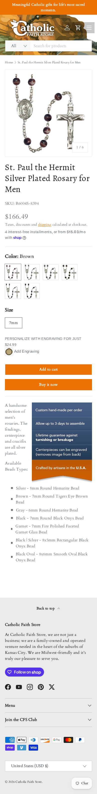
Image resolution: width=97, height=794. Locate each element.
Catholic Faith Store (28, 782)
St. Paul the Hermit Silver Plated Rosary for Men (49, 62)
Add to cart (48, 369)
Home (9, 62)
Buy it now (48, 384)
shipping (44, 224)
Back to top (46, 608)
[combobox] (48, 45)
